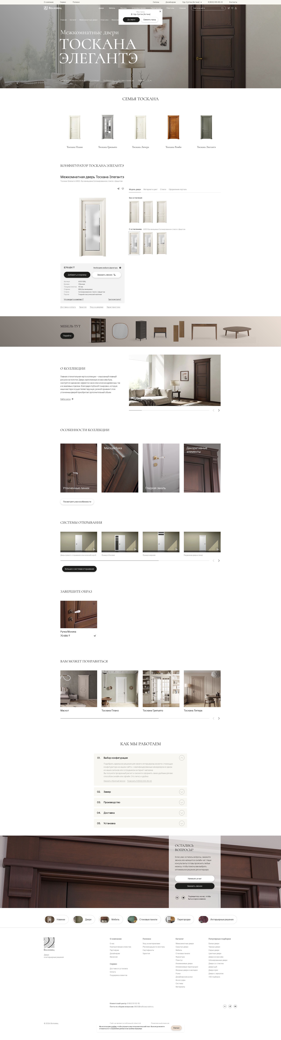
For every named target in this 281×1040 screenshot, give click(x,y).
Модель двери (135, 189)
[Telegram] (183, 897)
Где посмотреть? (114, 299)
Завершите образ (144, 80)
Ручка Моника (68, 631)
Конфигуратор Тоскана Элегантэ (72, 80)
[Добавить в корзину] (94, 635)
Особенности (108, 80)
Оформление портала (177, 189)
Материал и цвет (150, 189)
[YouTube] (235, 1006)
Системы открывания (126, 80)
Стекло (163, 189)
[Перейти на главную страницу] (52, 8)
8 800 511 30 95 (133, 1003)
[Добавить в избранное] (123, 188)
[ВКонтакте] (177, 897)
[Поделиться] (118, 188)
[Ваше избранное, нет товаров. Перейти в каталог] (232, 8)
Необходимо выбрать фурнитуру (105, 268)
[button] (78, 468)
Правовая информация (160, 1023)
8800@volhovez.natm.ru (143, 1007)
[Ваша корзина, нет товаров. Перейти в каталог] (228, 8)
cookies (114, 1027)
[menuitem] (101, 8)
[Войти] (235, 8)
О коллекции (94, 80)
